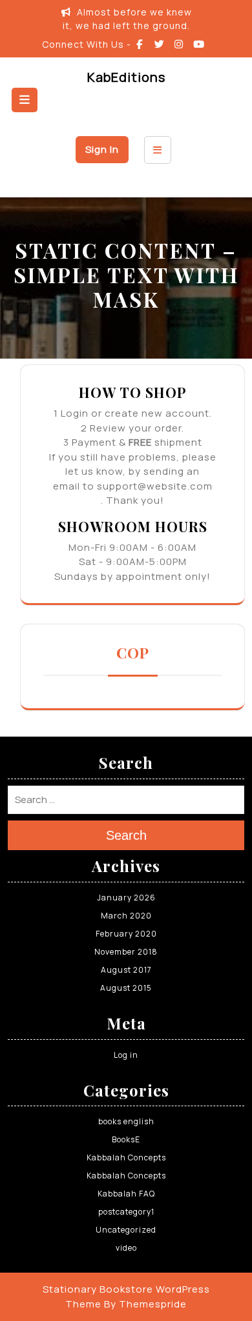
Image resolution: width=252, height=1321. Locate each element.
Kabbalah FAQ (126, 1193)
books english (126, 1121)
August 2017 (126, 969)
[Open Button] (24, 100)
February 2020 (126, 933)
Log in (126, 1054)
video (126, 1247)
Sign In (102, 149)
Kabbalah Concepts (126, 1157)
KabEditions (126, 77)
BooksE (126, 1139)
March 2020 (126, 915)
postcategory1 (126, 1211)
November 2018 (126, 951)
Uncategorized (126, 1229)
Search (126, 835)
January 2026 (126, 897)
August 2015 (126, 987)
